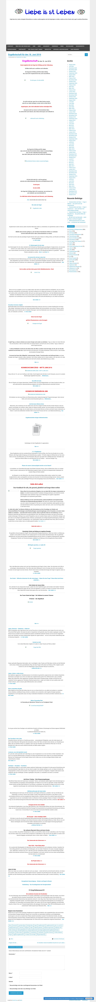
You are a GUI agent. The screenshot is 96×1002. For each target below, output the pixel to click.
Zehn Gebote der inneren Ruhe (36, 585)
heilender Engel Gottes (49, 927)
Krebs (62, 46)
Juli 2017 (71, 159)
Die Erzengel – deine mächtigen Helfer (36, 816)
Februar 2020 (72, 110)
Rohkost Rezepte (73, 254)
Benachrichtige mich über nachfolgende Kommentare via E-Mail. (26, 985)
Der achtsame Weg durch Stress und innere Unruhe (37, 830)
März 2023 (71, 76)
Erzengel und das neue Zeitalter (37, 804)
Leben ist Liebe (12, 869)
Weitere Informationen (80, 998)
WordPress (15, 1000)
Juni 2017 (71, 161)
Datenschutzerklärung (74, 1000)
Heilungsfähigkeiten (21, 929)
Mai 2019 (71, 125)
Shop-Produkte (75, 49)
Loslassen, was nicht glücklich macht (17, 752)
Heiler (10, 929)
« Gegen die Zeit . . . (13, 942)
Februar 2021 (72, 90)
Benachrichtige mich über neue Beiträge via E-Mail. (23, 988)
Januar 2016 (72, 189)
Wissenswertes (80, 46)
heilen (31, 927)
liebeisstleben (26, 932)
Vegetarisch (72, 265)
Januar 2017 (72, 169)
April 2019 (71, 127)
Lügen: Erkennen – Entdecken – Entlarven (19, 628)
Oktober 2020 (72, 96)
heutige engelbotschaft (33, 929)
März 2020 (71, 108)
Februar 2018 (72, 150)
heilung (14, 929)
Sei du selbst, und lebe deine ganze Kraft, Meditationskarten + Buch (37, 269)
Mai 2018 (71, 145)
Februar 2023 (72, 78)
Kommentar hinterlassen (59, 938)
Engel (35, 925)
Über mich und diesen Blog (23, 46)
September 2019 (73, 118)
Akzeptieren (89, 998)
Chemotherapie (73, 236)
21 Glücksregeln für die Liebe (36, 245)
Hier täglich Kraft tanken (35, 49)
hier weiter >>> (36, 299)
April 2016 (71, 184)
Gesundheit (46, 46)
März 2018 (71, 149)
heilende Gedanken (38, 927)
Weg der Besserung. (41, 934)
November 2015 (73, 193)
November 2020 (73, 95)
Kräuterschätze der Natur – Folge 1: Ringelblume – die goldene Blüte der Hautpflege (77, 213)
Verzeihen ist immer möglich (15, 305)
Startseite (10, 46)
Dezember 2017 (73, 154)
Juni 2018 (71, 144)
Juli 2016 (71, 179)
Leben (39, 46)
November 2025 (73, 69)
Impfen (71, 243)
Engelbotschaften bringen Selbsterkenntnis (37, 417)
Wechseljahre (69, 46)
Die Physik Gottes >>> (36, 860)
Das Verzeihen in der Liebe (15, 738)
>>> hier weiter (36, 240)
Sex (70, 256)
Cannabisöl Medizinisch (75, 234)
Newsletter (48, 49)
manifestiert (41, 932)
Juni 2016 (71, 181)
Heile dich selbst (36, 484)
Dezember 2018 (73, 134)
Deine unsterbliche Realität (15, 688)
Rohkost (71, 253)
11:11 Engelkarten (36, 451)
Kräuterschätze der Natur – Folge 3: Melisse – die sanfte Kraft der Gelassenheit (77, 203)
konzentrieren (12, 932)
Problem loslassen (58, 932)
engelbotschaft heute (13, 927)
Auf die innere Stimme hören (36, 404)
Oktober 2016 (72, 174)
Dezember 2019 (73, 113)
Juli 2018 (71, 142)
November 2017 (73, 155)
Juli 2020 (71, 101)
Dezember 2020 (73, 93)
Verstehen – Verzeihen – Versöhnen (17, 765)
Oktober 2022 (72, 81)
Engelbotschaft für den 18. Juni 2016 (54, 925)
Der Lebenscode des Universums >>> (36, 840)
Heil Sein (21, 927)
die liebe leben (30, 925)
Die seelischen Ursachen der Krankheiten (36, 894)
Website (11, 981)
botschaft (15, 925)
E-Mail (11, 977)
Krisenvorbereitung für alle (75, 246)
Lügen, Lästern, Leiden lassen (15, 673)
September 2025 (73, 73)
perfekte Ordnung (49, 932)
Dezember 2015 (73, 191)
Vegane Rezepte (73, 263)
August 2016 (72, 177)
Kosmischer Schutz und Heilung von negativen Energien (37, 531)
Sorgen (10, 934)
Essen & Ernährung (73, 238)
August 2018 (72, 140)
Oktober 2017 (72, 157)
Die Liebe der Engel (37, 205)
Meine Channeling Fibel (37, 700)
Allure (25, 57)
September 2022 (73, 83)
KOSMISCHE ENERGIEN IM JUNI (37, 391)
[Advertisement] (48, 34)
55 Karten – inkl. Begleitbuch (36, 598)
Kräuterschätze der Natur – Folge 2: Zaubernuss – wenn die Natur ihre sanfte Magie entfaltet (77, 208)
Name (11, 973)
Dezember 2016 (73, 171)
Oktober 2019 (72, 117)
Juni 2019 (71, 123)
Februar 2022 (72, 85)
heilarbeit (27, 927)
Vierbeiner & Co (73, 268)
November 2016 (73, 172)
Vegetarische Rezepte (74, 266)
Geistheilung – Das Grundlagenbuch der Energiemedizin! (36, 884)
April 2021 (71, 86)
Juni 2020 (71, 103)
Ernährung (55, 46)
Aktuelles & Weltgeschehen (60, 49)
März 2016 (71, 186)
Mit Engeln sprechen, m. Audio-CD (36, 545)
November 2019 (73, 115)
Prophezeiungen (11, 49)
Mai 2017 (71, 162)
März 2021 (71, 88)
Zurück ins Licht (37, 642)
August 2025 (72, 74)
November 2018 (73, 135)
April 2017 (71, 164)
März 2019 (71, 128)
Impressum (84, 1000)
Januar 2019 (72, 132)
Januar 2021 (72, 91)
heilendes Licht (58, 927)
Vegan (70, 261)
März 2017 (71, 166)
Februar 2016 (72, 188)
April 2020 (71, 107)
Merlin (20, 1000)
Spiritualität (22, 49)
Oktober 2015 (72, 194)
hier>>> (41, 252)
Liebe (34, 46)
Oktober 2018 (72, 137)
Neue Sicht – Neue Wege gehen (37, 845)
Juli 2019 (71, 122)
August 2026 (72, 64)
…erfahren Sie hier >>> (36, 825)
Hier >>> (37, 362)
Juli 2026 (71, 66)
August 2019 (72, 120)
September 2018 (73, 139)
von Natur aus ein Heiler (30, 934)
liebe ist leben (19, 932)
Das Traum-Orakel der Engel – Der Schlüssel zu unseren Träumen (36, 595)
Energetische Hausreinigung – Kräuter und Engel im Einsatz (37, 881)
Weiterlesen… (45, 375)
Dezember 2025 (73, 68)
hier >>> (47, 252)
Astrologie (71, 232)
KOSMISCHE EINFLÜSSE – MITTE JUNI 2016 (36, 367)
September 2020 (73, 98)
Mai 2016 (71, 182)
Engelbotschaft (41, 925)
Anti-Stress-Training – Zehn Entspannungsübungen (37, 779)
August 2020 (72, 100)
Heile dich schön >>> (36, 526)
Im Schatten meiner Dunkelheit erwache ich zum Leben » (51, 942)
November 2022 (73, 80)
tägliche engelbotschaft (18, 934)
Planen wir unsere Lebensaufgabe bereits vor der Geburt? (36, 465)
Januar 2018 (72, 152)
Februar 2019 (72, 130)
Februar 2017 (72, 167)
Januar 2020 (72, 112)
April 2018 (71, 147)
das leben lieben (22, 925)
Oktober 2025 (72, 71)
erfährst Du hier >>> (37, 668)
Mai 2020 (71, 105)
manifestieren (34, 932)
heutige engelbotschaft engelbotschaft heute (49, 929)
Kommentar (12, 954)
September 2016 (73, 176)
